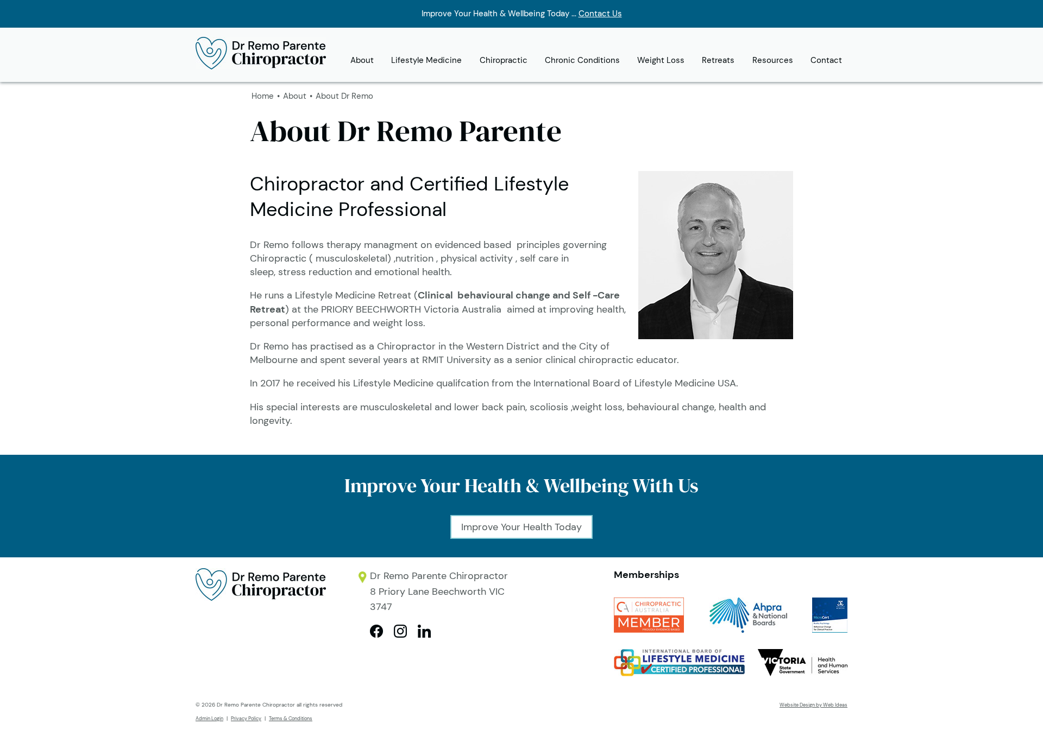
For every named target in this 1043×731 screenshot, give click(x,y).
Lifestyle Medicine (426, 60)
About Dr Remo (344, 96)
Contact (826, 60)
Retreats (718, 60)
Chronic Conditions (582, 60)
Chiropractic (503, 60)
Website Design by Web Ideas (813, 705)
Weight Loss (660, 60)
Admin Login (209, 718)
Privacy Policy (246, 718)
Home (263, 96)
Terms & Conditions (290, 718)
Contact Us (600, 13)
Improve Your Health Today (521, 526)
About (362, 60)
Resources (772, 60)
